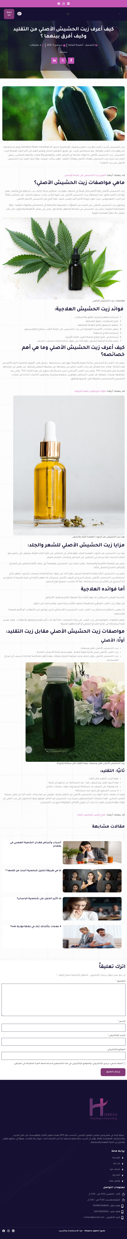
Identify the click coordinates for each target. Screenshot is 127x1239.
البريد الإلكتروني (116, 1035)
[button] (67, 13)
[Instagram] (63, 3)
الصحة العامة (75, 45)
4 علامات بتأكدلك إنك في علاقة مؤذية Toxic (35, 926)
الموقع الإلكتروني (116, 1049)
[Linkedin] (68, 3)
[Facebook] (58, 3)
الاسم (121, 1021)
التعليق (120, 981)
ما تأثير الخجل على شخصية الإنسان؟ (39, 898)
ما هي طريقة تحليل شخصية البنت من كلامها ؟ (33, 870)
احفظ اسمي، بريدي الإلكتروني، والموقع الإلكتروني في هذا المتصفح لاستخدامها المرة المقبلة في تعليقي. (68, 1063)
